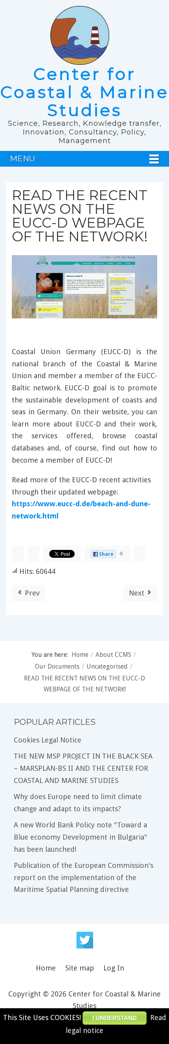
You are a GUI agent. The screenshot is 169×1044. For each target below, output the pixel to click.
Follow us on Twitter (84, 940)
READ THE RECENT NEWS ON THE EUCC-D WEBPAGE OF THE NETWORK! (80, 216)
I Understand (114, 1018)
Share (106, 554)
